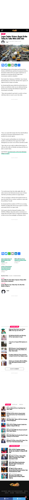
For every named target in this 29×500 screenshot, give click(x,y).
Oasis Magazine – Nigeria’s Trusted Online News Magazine (12, 491)
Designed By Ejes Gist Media (20, 493)
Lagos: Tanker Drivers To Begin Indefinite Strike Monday (6, 260)
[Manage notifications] (26, 497)
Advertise (6, 493)
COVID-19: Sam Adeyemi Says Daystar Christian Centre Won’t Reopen (6, 268)
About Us (26, 491)
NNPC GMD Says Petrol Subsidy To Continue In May (20, 259)
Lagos (11, 275)
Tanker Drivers (17, 275)
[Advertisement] (14, 14)
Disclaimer (12, 493)
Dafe (7, 42)
